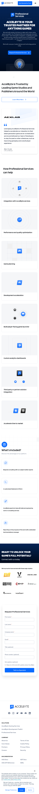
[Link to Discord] (26, 713)
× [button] (35, 770)
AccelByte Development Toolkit (12, 729)
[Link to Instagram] (13, 713)
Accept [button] (21, 790)
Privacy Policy (25, 747)
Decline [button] (30, 790)
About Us (5, 740)
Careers (4, 750)
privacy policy (17, 779)
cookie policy (7, 779)
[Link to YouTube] (21, 713)
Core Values (6, 744)
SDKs (22, 763)
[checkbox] (19, 665)
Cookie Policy (24, 744)
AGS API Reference (8, 763)
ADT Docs (23, 759)
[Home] (9, 3)
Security (23, 750)
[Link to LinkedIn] (30, 713)
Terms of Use (24, 740)
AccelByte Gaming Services (11, 726)
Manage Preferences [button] (11, 790)
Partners (5, 747)
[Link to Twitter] (17, 713)
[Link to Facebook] (9, 713)
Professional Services (9, 732)
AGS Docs (5, 759)
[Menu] (35, 3)
